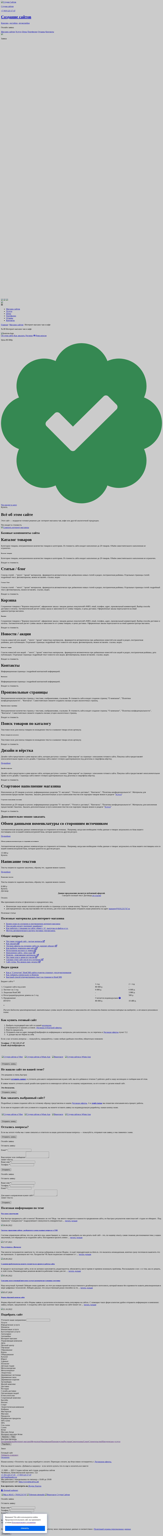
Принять (25, 1528)
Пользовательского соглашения (24, 1522)
